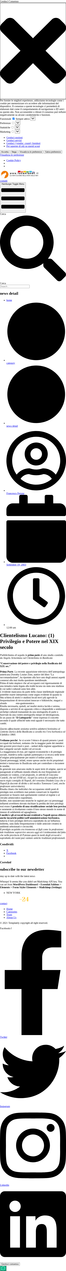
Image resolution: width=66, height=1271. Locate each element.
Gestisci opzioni (14, 137)
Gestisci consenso (10, 1264)
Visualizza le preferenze (31, 152)
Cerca (3, 214)
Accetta (4, 152)
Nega (14, 152)
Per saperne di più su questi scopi (23, 146)
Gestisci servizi (14, 140)
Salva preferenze (53, 152)
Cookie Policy (13, 160)
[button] (33, 51)
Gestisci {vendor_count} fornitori (23, 143)
